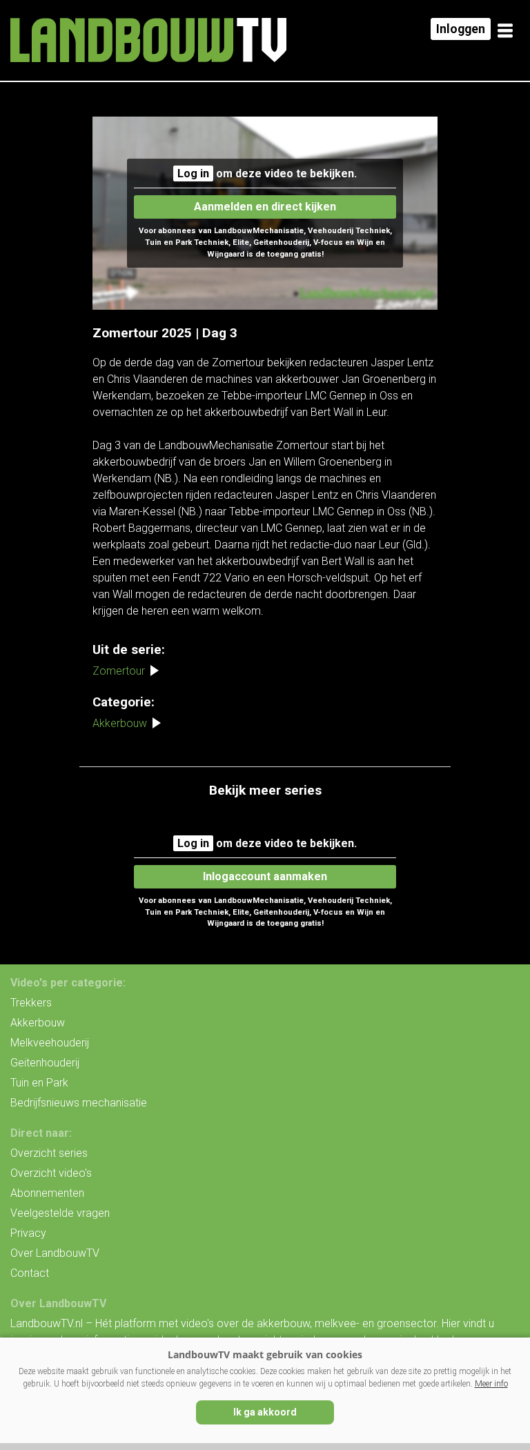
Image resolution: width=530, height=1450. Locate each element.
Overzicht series (49, 1153)
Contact (29, 1273)
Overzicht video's (51, 1173)
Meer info (491, 1384)
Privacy (28, 1233)
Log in (193, 173)
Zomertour (118, 670)
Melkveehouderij (49, 1042)
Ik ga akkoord (265, 1412)
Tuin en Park (39, 1082)
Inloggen (460, 29)
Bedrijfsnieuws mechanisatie (78, 1102)
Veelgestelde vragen (60, 1213)
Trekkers (31, 1002)
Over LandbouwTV (54, 1253)
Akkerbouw (119, 723)
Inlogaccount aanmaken (265, 876)
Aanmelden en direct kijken (265, 206)
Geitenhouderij (44, 1062)
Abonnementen (47, 1193)
